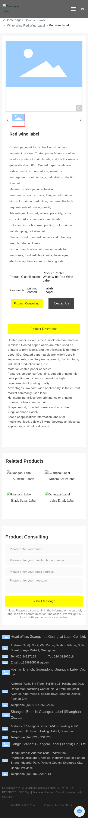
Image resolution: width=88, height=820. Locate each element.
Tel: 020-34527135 (23, 656)
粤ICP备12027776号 (23, 805)
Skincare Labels (23, 479)
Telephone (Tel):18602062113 (31, 773)
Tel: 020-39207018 (61, 656)
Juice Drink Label (62, 500)
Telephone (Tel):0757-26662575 (32, 705)
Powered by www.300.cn (58, 805)
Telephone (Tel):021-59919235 (31, 737)
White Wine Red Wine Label (26, 25)
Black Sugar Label (23, 500)
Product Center (36, 20)
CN (82, 9)
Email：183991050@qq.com (30, 662)
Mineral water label (62, 479)
